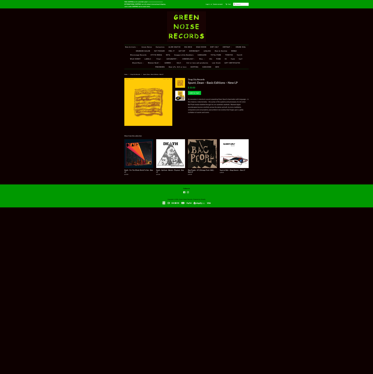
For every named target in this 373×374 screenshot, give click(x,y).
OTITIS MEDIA (156, 55)
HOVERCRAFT (194, 51)
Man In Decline (221, 51)
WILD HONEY (135, 59)
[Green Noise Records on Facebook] (184, 193)
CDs (210, 59)
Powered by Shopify (199, 199)
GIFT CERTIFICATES (232, 63)
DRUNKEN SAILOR (143, 51)
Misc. (201, 59)
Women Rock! (153, 63)
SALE (179, 63)
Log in (208, 4)
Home (125, 74)
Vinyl (158, 59)
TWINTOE (229, 55)
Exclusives (160, 47)
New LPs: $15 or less (177, 67)
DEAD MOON (201, 47)
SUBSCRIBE (206, 67)
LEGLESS (207, 51)
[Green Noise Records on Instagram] (188, 193)
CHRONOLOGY (188, 59)
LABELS (148, 59)
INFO (217, 67)
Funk (233, 59)
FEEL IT (172, 51)
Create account (218, 4)
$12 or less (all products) (197, 63)
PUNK (218, 59)
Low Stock (216, 63)
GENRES (168, 63)
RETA (168, 55)
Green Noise (147, 47)
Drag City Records (135, 74)
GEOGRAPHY (171, 59)
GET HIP (182, 51)
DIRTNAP (227, 47)
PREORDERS (160, 67)
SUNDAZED (202, 55)
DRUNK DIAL (241, 47)
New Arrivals (130, 47)
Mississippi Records (138, 55)
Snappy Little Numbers (184, 55)
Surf (240, 59)
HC (226, 59)
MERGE (234, 51)
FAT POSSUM (159, 51)
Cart (229, 4)
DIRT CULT (214, 47)
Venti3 (239, 55)
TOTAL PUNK (216, 55)
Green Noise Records (185, 199)
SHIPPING (194, 67)
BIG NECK (188, 47)
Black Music (137, 63)
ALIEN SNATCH (174, 47)
